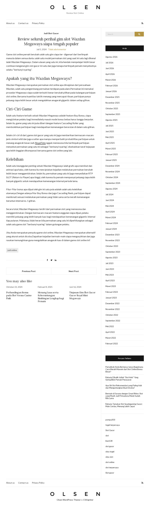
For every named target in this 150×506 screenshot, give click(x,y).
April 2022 (110, 332)
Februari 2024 (111, 223)
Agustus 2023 (111, 257)
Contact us (23, 23)
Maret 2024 (110, 217)
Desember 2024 (112, 166)
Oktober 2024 (111, 177)
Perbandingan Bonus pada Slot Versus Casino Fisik (19, 295)
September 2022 (112, 320)
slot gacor (109, 446)
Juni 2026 (109, 68)
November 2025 (112, 103)
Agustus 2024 (111, 189)
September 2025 (112, 114)
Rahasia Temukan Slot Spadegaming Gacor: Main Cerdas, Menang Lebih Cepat (123, 405)
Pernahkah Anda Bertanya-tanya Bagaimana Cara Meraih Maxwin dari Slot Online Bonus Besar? (124, 369)
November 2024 (112, 171)
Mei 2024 (109, 206)
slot (107, 435)
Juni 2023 (109, 269)
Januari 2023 (111, 298)
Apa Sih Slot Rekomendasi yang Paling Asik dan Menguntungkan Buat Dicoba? (123, 386)
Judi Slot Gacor (51, 33)
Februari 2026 (111, 85)
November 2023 (112, 240)
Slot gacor (109, 473)
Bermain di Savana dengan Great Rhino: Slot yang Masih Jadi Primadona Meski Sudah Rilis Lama (124, 395)
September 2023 (112, 252)
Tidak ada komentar (57, 49)
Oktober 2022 (111, 315)
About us (10, 23)
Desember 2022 (112, 303)
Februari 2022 (111, 343)
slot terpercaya (112, 467)
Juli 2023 (109, 263)
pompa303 (110, 420)
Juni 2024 (109, 200)
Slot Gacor (110, 430)
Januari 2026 (111, 91)
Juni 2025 (109, 131)
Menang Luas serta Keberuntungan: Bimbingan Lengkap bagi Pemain (51, 297)
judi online (12, 250)
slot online (109, 462)
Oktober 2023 (111, 246)
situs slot (109, 457)
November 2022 (112, 309)
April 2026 (110, 74)
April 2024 (110, 212)
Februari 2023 (111, 292)
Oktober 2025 (111, 108)
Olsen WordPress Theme (68, 500)
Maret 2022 (110, 338)
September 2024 (112, 183)
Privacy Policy (38, 23)
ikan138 (108, 441)
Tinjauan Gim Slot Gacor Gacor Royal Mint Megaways (82, 295)
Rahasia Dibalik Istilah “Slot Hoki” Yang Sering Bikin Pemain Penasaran (121, 378)
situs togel (109, 451)
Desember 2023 (112, 234)
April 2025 (110, 143)
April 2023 (110, 280)
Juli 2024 (109, 194)
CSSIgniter (88, 500)
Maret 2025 (110, 148)
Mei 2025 (109, 137)
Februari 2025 (111, 154)
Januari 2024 (111, 229)
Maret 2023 (110, 286)
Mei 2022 (109, 326)
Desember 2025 (112, 97)
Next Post (74, 271)
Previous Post (29, 271)
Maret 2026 (110, 80)
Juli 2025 (109, 126)
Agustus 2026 (111, 57)
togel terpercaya (112, 425)
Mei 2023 (109, 275)
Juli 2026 (109, 62)
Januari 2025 (111, 160)
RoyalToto (40, 142)
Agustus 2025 (111, 120)
